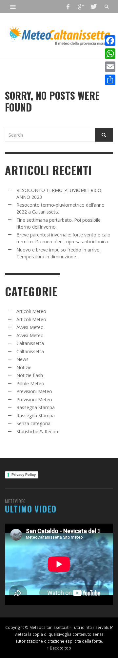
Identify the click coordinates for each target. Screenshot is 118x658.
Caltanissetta (30, 343)
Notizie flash (29, 375)
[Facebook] (68, 6)
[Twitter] (93, 6)
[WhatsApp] (110, 53)
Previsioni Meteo (34, 391)
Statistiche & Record (38, 431)
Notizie (23, 367)
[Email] (110, 66)
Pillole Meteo (30, 383)
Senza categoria (33, 423)
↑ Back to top (59, 647)
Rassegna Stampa (35, 407)
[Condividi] (110, 79)
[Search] (13, 6)
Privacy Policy (23, 474)
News (22, 359)
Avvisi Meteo (30, 327)
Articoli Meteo (31, 311)
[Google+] (80, 6)
